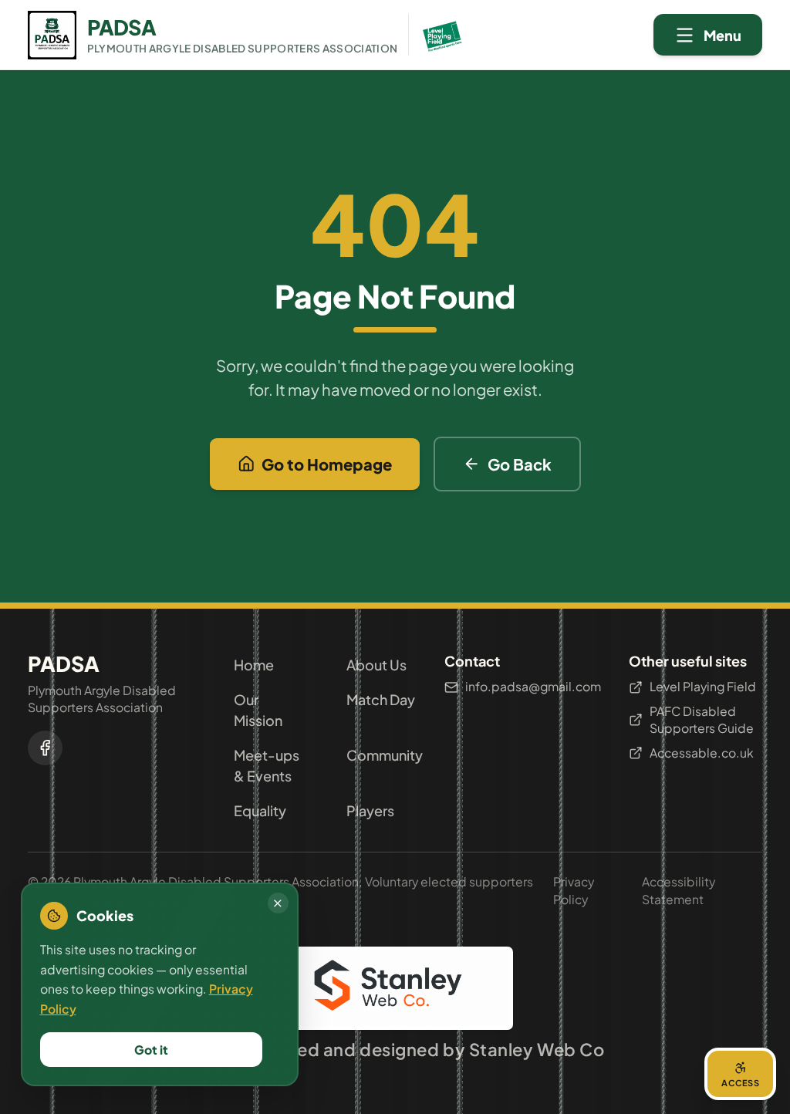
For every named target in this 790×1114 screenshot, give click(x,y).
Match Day (380, 699)
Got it (151, 1049)
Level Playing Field (703, 686)
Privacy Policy (573, 890)
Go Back (520, 464)
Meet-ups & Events (266, 765)
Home (254, 664)
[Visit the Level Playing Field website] (437, 35)
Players (370, 810)
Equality (260, 810)
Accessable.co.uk (702, 752)
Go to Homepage (327, 464)
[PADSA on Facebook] (45, 748)
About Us (376, 664)
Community (381, 755)
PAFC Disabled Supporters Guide (702, 720)
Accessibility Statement (678, 890)
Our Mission (258, 709)
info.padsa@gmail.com (533, 686)
